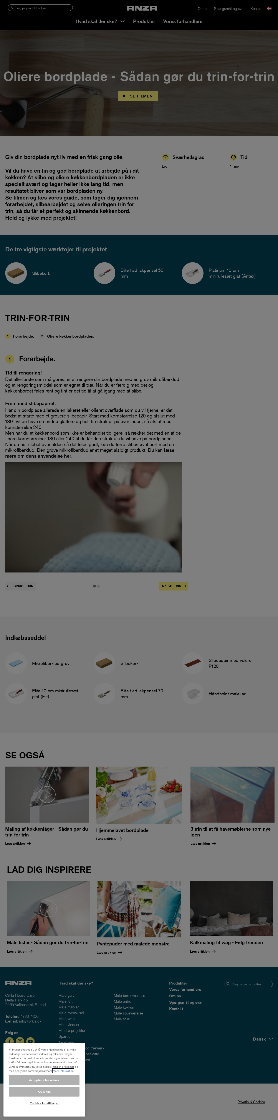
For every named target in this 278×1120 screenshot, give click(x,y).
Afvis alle (44, 1092)
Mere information (63, 1070)
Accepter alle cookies (44, 1080)
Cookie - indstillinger (44, 1103)
